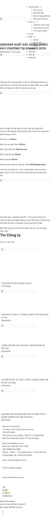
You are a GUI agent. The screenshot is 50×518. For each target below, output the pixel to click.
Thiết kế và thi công (41, 25)
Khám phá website (7, 501)
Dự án (31, 34)
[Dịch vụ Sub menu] (37, 22)
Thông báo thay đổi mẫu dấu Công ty (16, 283)
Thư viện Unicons (40, 19)
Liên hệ (32, 54)
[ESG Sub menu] (34, 37)
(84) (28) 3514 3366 (20, 446)
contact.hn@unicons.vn (17, 460)
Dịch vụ (32, 22)
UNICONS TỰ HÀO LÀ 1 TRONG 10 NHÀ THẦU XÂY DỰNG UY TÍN (24, 316)
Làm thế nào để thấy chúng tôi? (13, 504)
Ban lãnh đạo (38, 13)
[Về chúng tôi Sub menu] (41, 7)
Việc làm (32, 52)
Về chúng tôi (34, 7)
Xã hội (35, 40)
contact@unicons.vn (16, 443)
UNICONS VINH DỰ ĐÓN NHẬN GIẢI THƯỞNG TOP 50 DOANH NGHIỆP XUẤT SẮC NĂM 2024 (23, 415)
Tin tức (31, 49)
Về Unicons (38, 10)
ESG (30, 37)
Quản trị (36, 46)
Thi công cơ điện (40, 31)
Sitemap (32, 57)
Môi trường (37, 43)
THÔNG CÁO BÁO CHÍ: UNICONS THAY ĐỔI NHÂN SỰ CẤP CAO (23, 347)
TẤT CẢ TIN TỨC (7, 242)
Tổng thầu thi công (41, 28)
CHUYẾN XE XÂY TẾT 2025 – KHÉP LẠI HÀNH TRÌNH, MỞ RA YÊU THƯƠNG (24, 381)
